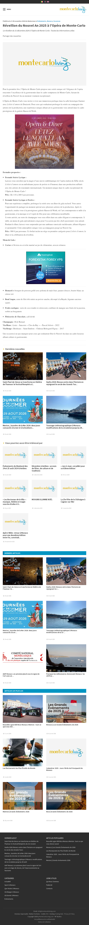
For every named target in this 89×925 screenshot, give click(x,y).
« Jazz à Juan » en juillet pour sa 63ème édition (73, 467)
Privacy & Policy (69, 914)
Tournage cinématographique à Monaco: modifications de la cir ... (61, 631)
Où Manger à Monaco (12, 892)
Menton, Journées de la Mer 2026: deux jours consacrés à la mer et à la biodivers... (21, 426)
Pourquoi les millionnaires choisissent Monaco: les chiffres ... (65, 675)
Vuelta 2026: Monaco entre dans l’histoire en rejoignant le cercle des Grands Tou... (64, 383)
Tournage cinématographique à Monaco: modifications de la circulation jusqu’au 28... (64, 426)
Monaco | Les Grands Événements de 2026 (62, 725)
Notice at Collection (44, 922)
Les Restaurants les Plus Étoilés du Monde (19, 768)
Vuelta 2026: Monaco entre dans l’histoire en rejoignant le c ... (63, 588)
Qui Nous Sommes (52, 881)
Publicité (49, 885)
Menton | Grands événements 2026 (16, 812)
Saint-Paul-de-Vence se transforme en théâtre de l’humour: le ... (22, 588)
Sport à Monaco (10, 885)
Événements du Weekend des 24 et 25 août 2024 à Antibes (15, 467)
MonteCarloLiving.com (46, 917)
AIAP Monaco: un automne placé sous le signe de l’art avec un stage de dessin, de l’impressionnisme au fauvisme (23, 868)
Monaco (50, 21)
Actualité (8, 881)
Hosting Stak (59, 914)
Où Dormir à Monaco (11, 895)
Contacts (49, 888)
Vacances (56, 21)
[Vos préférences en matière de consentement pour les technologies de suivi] (85, 921)
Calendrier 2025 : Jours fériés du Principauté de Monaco (64, 769)
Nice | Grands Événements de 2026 (59, 812)
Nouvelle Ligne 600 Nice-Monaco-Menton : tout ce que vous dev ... (22, 726)
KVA (47, 914)
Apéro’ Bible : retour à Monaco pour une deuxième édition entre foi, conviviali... (15, 535)
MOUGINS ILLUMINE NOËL (42, 499)
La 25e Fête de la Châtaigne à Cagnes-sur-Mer (73, 500)
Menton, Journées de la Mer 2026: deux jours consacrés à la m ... (20, 631)
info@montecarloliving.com (47, 911)
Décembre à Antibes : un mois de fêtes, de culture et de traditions (44, 468)
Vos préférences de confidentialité (44, 919)
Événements (41, 21)
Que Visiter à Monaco (12, 888)
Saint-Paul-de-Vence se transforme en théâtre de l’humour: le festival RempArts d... (22, 383)
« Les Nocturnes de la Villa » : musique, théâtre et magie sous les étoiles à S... (14, 501)
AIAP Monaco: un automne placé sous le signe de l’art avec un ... (21, 675)
